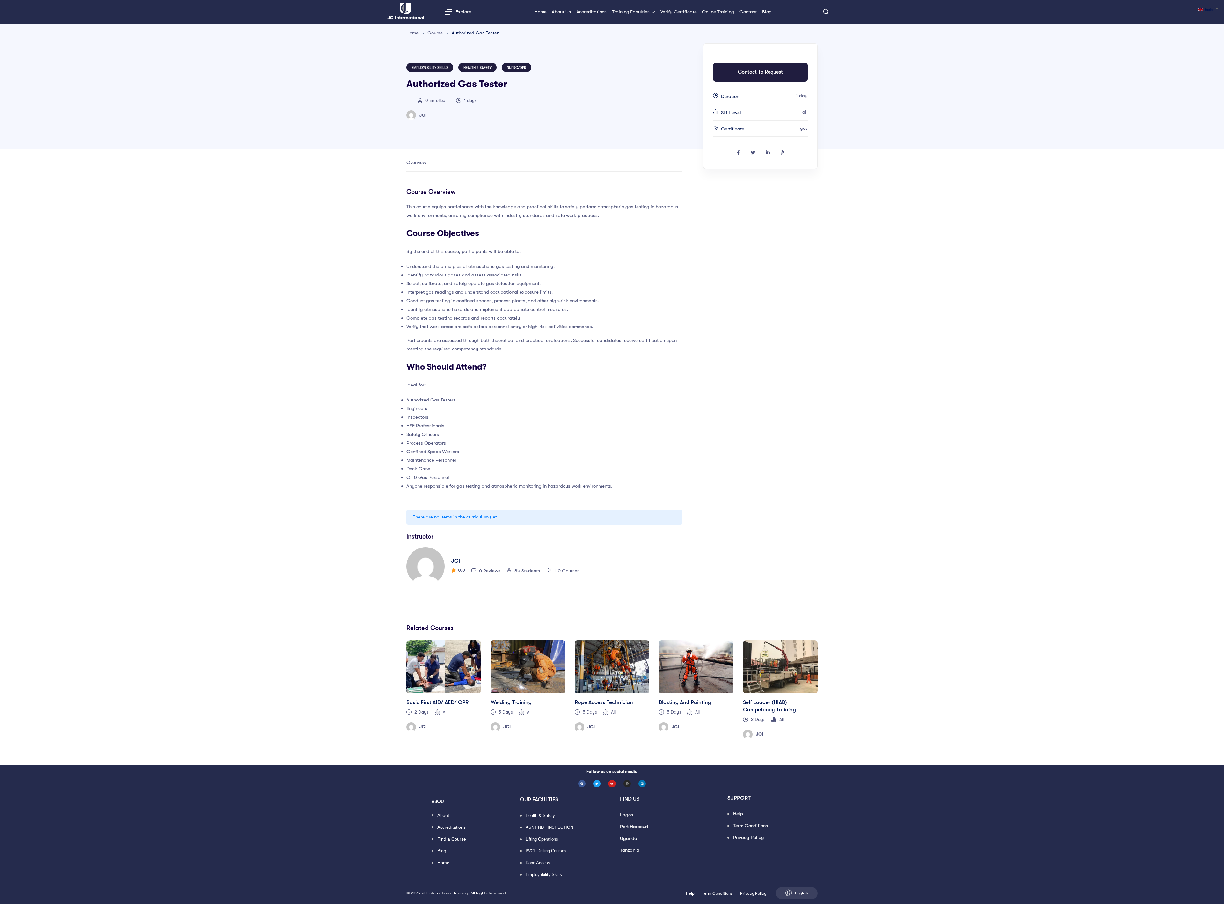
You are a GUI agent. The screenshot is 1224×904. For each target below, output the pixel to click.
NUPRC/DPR (516, 68)
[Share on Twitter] (753, 152)
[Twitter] (597, 783)
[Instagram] (627, 783)
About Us (561, 12)
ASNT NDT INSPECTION (549, 827)
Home (541, 12)
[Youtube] (612, 783)
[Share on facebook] (738, 152)
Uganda (628, 838)
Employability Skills (430, 68)
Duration (730, 96)
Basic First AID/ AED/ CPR (437, 702)
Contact (748, 12)
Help (738, 814)
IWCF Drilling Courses (546, 851)
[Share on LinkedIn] (767, 152)
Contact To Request (760, 72)
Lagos (626, 815)
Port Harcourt (634, 826)
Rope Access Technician (604, 702)
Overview (416, 162)
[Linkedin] (642, 783)
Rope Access (538, 863)
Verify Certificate (678, 12)
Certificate (732, 129)
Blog (767, 12)
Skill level (731, 112)
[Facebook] (582, 783)
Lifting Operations (542, 839)
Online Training (718, 12)
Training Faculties (631, 12)
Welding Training (511, 702)
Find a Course (451, 839)
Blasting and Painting (685, 702)
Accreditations (591, 12)
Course (435, 33)
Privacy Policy (748, 837)
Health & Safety (477, 68)
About (443, 815)
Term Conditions (750, 825)
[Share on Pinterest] (782, 152)
